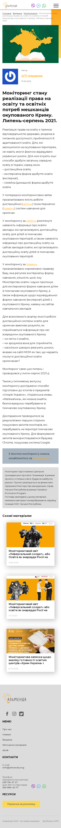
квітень (27, 204)
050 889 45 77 (10, 787)
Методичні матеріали (14, 745)
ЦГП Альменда (31, 75)
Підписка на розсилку (21, 804)
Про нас (7, 729)
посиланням (41, 458)
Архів (5, 750)
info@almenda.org (13, 767)
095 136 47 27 (10, 782)
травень (8, 208)
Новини (6, 734)
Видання (7, 739)
